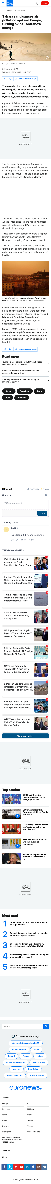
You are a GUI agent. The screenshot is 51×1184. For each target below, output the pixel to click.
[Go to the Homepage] (10, 3)
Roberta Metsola (14, 1075)
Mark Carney (39, 1062)
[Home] (3, 10)
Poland (11, 1056)
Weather (22, 397)
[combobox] (25, 1026)
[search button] (46, 1026)
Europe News (20, 10)
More (4, 1157)
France (26, 1056)
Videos (30, 1126)
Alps (8, 397)
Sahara (9, 391)
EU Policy (31, 1109)
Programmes (7, 1132)
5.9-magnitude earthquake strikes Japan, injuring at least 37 (20, 380)
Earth (4, 1115)
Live (45, 3)
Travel (30, 1120)
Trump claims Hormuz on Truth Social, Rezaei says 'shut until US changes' (22, 363)
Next (29, 1115)
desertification (37, 1075)
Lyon (39, 391)
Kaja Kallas (33, 1069)
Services (6, 1150)
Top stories (11, 790)
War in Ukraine (19, 1049)
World (29, 1103)
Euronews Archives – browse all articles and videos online (12, 1139)
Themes (5, 1097)
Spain (36, 1049)
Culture (5, 1126)
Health (5, 1120)
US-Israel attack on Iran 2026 (25, 1043)
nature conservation (15, 1062)
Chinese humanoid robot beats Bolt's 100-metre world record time (21, 371)
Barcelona (24, 391)
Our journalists (33, 1132)
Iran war (16, 1069)
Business (6, 1109)
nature (40, 1056)
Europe (9, 10)
